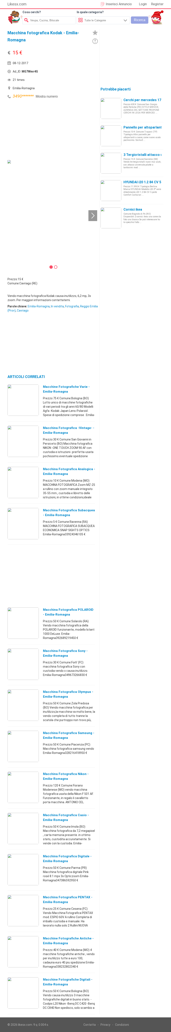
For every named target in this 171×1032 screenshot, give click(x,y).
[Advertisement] (39, 129)
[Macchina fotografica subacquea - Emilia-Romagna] (23, 523)
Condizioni (122, 1024)
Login (143, 4)
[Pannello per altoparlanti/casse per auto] (111, 135)
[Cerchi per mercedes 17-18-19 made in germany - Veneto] (111, 108)
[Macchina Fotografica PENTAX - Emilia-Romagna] (23, 910)
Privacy (105, 1024)
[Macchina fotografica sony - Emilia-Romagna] (23, 664)
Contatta (89, 1024)
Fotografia (72, 306)
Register (157, 4)
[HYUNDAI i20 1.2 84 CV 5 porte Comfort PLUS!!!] (111, 190)
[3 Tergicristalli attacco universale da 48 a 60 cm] (111, 163)
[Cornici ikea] (111, 217)
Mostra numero (47, 96)
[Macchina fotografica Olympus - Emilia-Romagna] (23, 705)
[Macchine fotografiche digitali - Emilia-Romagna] (23, 992)
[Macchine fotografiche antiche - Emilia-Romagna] (23, 951)
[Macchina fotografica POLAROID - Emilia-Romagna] (23, 623)
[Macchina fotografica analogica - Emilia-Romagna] (23, 482)
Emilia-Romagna (39, 306)
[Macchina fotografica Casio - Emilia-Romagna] (23, 828)
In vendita (57, 306)
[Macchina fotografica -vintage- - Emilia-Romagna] (23, 441)
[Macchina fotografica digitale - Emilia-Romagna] (23, 869)
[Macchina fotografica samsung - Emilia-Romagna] (23, 746)
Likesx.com (17, 4)
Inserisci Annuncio (119, 4)
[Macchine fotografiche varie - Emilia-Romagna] (23, 400)
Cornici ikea (132, 209)
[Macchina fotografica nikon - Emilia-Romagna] (23, 787)
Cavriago (23, 310)
